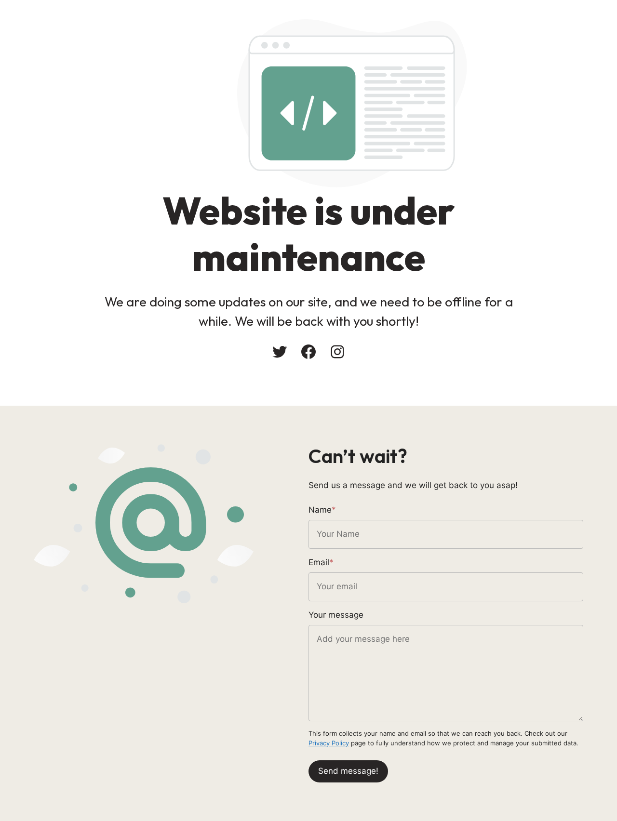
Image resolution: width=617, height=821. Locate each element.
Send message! (348, 771)
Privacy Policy (328, 743)
